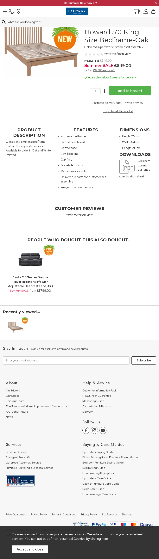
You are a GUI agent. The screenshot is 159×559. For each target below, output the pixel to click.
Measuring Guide (93, 401)
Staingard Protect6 (18, 457)
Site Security (109, 514)
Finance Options (16, 452)
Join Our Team (15, 401)
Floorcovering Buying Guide (99, 473)
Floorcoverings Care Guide (99, 494)
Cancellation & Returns (96, 406)
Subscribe (144, 360)
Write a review (134, 103)
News (9, 417)
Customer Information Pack (99, 390)
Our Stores (12, 395)
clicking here (99, 539)
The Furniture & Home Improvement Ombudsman (37, 406)
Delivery (87, 411)
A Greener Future (17, 411)
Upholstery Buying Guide (98, 452)
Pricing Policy (39, 514)
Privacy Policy (89, 514)
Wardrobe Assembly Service (23, 462)
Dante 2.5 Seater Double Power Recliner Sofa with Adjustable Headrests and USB (30, 281)
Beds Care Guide (93, 489)
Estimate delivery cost (106, 103)
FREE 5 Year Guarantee (96, 395)
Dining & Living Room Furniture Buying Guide (110, 457)
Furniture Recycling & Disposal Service (30, 468)
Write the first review (117, 54)
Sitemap (127, 514)
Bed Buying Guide (93, 468)
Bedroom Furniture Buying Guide (103, 462)
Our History (13, 390)
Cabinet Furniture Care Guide (100, 483)
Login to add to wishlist (118, 111)
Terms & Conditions (64, 514)
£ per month (104, 70)
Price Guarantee (16, 514)
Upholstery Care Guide (96, 478)
